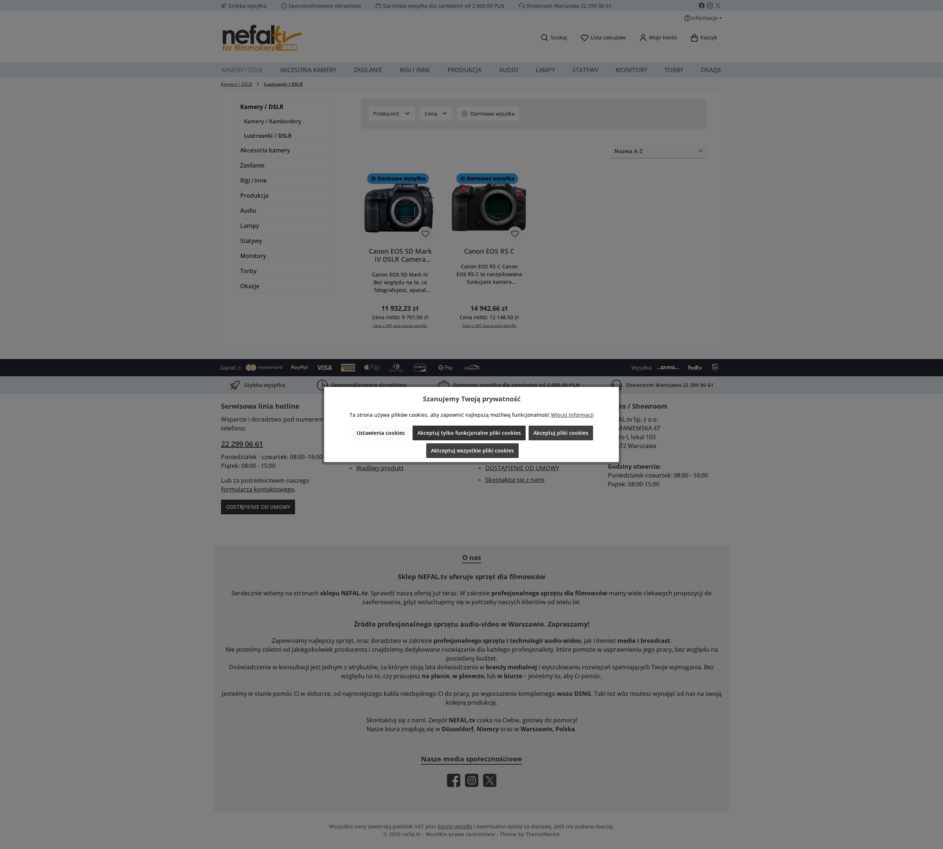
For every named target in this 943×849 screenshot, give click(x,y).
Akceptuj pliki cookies (560, 432)
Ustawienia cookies (381, 432)
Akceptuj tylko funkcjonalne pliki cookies (469, 432)
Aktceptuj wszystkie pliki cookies (472, 450)
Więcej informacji (572, 414)
